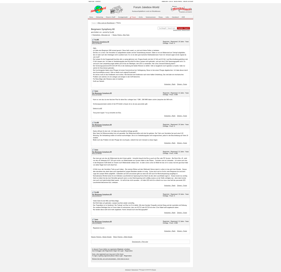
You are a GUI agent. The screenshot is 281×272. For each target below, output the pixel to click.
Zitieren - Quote (182, 84)
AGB (183, 17)
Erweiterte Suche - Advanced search (181, 30)
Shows (161, 17)
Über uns (91, 1)
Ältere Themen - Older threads (122, 237)
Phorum (154, 269)
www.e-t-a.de (97, 108)
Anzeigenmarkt (123, 17)
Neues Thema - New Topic (121, 35)
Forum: (94, 23)
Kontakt (98, 1)
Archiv (141, 17)
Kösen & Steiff (110, 17)
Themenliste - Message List (101, 35)
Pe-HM (112, 32)
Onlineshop (99, 17)
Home (91, 17)
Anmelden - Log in (167, 1)
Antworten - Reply (170, 84)
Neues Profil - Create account (183, 1)
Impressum (128, 269)
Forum (134, 17)
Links (167, 17)
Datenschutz (135, 269)
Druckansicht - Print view (140, 242)
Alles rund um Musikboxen (106, 23)
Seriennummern (151, 17)
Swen (96, 91)
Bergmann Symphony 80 (100, 42)
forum (142, 269)
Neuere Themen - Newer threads (101, 237)
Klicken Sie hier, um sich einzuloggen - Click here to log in (110, 259)
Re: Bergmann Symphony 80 (102, 93)
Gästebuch (175, 17)
